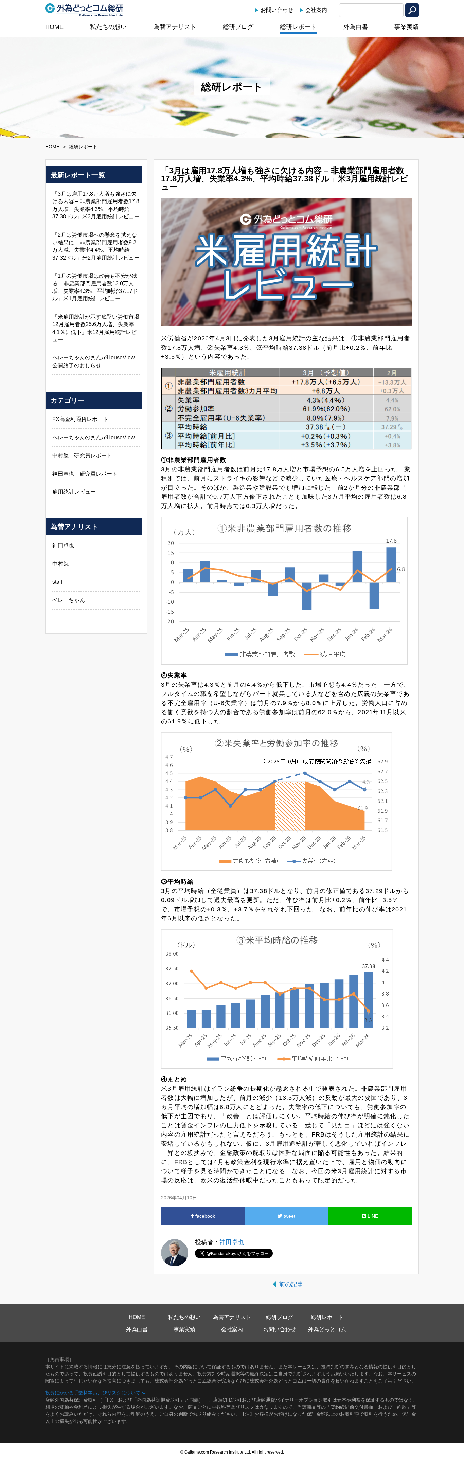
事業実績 (406, 26)
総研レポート (298, 26)
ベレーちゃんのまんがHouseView (93, 437)
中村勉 (60, 564)
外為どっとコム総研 (84, 9)
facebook (204, 1216)
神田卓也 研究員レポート (85, 474)
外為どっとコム (327, 1329)
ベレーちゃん (68, 600)
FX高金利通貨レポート (80, 419)
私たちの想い (108, 26)
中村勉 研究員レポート (82, 455)
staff (57, 582)
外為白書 (355, 26)
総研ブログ (238, 26)
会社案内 (316, 10)
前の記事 (291, 1284)
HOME (54, 26)
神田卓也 (231, 1242)
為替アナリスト (175, 26)
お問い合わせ (277, 10)
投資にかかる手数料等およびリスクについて (92, 1392)
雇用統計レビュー (74, 492)
